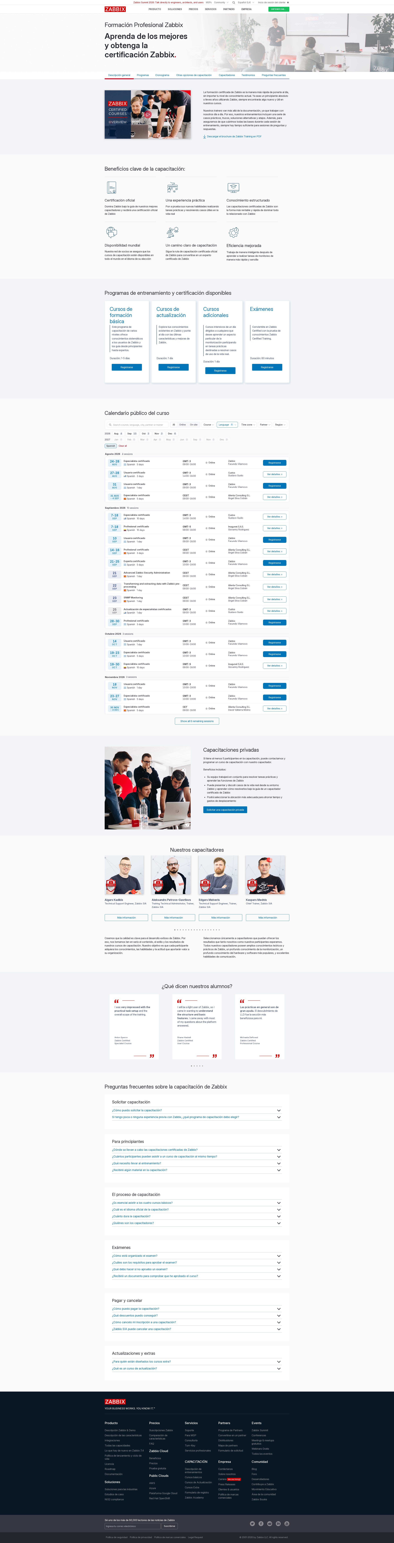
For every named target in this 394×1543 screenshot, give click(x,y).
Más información (126, 917)
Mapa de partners (228, 1445)
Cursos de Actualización (198, 1482)
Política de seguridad (116, 1537)
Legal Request (195, 1537)
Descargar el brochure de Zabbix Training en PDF (234, 136)
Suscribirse (169, 1526)
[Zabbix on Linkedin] (278, 1523)
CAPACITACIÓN (196, 1462)
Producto (111, 1423)
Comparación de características (158, 1437)
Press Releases (226, 1484)
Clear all (123, 445)
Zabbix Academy (194, 1497)
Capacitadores (227, 75)
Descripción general (119, 75)
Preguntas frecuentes (274, 75)
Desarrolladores (260, 1479)
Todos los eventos (262, 1453)
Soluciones (112, 1482)
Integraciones (112, 1440)
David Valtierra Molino (239, 710)
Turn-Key (190, 1445)
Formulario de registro (197, 1492)
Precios (154, 1423)
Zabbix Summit (260, 1430)
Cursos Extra (192, 1487)
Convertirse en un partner (232, 1435)
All (174, 424)
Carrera (229, 1479)
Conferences (259, 1435)
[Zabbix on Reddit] (269, 1523)
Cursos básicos (193, 1477)
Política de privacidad (141, 1537)
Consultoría (191, 1440)
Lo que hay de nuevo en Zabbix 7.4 (124, 1450)
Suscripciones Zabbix (161, 1430)
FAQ (151, 1443)
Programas (143, 75)
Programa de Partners (230, 1430)
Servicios (191, 1423)
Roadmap (110, 1469)
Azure (152, 1488)
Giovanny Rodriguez (238, 529)
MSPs (209, 2)
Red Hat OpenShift (159, 1498)
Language (225, 424)
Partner (263, 424)
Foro (254, 1474)
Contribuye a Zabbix (263, 1484)
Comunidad (260, 1462)
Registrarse (127, 367)
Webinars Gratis (260, 1448)
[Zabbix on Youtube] (286, 1523)
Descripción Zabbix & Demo (120, 1430)
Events (256, 1423)
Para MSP (190, 1435)
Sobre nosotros (227, 1474)
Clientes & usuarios (228, 1489)
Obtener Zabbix (279, 9)
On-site (193, 424)
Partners (224, 1423)
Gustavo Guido (235, 475)
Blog (254, 1469)
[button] (175, 930)
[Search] (234, 2)
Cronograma (162, 75)
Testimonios (248, 75)
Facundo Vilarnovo (237, 464)
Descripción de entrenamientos (193, 1470)
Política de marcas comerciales (228, 1496)
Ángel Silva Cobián (237, 498)
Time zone (246, 424)
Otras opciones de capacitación (194, 75)
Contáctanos (225, 1469)
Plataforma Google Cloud (163, 1493)
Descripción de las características (123, 1435)
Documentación (114, 1474)
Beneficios (155, 1458)
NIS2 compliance (114, 1499)
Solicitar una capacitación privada (225, 809)
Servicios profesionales (198, 1450)
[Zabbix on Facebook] (261, 1523)
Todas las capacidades (117, 1445)
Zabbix (115, 9)
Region (279, 424)
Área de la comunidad (264, 1494)
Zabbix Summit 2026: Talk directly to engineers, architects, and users (168, 2)
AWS (152, 1483)
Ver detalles (274, 474)
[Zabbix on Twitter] (252, 1523)
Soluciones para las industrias (121, 1489)
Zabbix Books (259, 1499)
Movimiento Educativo (264, 1489)
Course (207, 424)
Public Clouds (159, 1476)
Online (182, 424)
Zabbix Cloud (158, 1451)
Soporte (189, 1430)
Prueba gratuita (157, 1468)
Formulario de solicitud (230, 1450)
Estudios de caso (114, 1494)
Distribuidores (225, 1440)
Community (219, 2)
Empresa (224, 1462)
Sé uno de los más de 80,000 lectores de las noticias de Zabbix (140, 1520)
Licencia (109, 1463)
